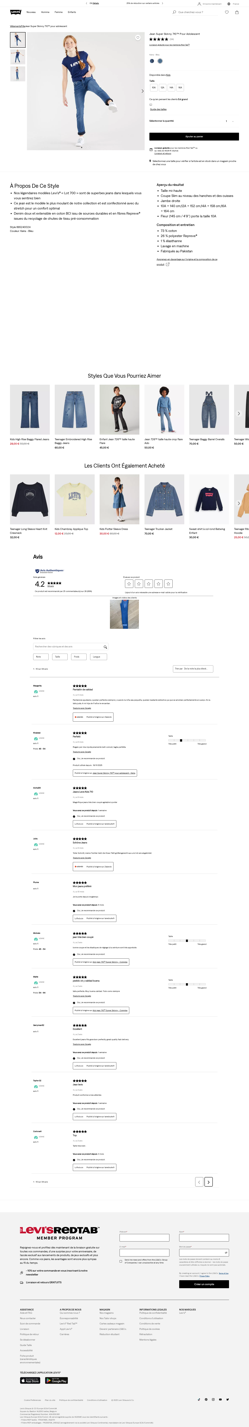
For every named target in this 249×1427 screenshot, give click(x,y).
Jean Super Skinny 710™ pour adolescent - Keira (114, 773)
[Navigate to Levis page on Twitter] (227, 1400)
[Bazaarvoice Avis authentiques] (50, 571)
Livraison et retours (162, 153)
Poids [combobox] (76, 656)
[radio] (154, 87)
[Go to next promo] (162, 3)
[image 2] (85, 147)
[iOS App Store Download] (30, 1380)
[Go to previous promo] (86, 3)
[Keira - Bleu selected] (160, 61)
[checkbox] (122, 1261)
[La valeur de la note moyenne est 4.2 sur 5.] (159, 39)
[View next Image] (143, 91)
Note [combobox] (38, 656)
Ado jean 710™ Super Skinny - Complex (110, 962)
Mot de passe (185, 1247)
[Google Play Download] (56, 1380)
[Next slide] (238, 413)
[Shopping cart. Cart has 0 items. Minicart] (237, 12)
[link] (50, 1400)
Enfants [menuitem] (72, 12)
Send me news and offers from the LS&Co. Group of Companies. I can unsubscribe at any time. (146, 1261)
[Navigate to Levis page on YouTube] (220, 1400)
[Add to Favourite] (138, 37)
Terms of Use (223, 1273)
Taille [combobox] (57, 656)
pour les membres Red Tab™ (169, 45)
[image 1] (81, 147)
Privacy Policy (205, 1276)
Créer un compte (204, 1284)
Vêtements (15, 26)
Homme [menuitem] (45, 12)
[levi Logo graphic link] (16, 11)
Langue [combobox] (96, 656)
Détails (96, 3)
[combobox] (196, 668)
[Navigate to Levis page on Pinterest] (206, 1400)
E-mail (123, 1247)
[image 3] (89, 147)
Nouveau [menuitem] (31, 12)
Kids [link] (168, 75)
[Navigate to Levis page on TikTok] (199, 1400)
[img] (226, 1252)
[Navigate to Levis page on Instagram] (213, 1400)
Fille (23, 26)
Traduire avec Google (82, 708)
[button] (158, 109)
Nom (181, 1232)
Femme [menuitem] (59, 12)
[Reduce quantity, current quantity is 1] (219, 121)
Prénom (123, 1232)
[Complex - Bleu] (152, 61)
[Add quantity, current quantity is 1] (233, 121)
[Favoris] (226, 12)
